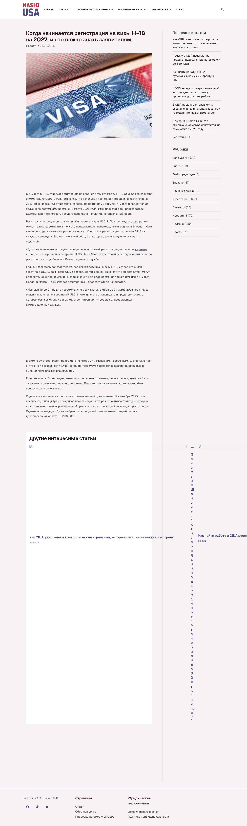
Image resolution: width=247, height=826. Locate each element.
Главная (48, 9)
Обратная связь (161, 9)
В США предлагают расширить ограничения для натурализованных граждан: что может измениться (196, 108)
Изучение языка (183, 190)
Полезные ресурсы (130, 9)
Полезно (178, 223)
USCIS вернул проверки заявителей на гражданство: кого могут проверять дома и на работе (196, 92)
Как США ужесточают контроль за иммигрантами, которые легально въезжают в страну (101, 537)
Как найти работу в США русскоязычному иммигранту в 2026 (193, 76)
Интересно (180, 199)
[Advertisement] (89, 166)
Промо (202, 540)
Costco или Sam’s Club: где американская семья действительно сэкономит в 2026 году (196, 125)
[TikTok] (37, 807)
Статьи (63, 9)
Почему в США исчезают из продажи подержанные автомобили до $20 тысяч (192, 579)
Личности (179, 207)
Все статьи (179, 137)
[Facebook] (27, 807)
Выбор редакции (184, 174)
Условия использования (143, 811)
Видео (177, 166)
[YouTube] (47, 807)
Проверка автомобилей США (95, 9)
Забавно (178, 182)
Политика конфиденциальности (148, 816)
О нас (179, 9)
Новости (31, 45)
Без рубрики (181, 157)
